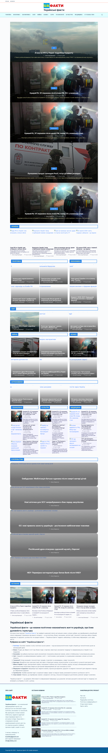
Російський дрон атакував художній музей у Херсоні (54, 549)
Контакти (12, 1)
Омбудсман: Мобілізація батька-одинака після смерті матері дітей (54, 479)
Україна (8, 14)
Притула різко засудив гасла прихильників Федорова (50, 279)
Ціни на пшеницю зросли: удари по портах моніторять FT (64, 248)
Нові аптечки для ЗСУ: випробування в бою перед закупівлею (54, 502)
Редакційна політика (86, 700)
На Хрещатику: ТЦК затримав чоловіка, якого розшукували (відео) (82, 372)
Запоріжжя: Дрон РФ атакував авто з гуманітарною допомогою (24, 372)
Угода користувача (86, 704)
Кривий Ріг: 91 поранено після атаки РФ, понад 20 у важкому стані (54, 214)
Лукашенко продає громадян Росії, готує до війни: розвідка (54, 173)
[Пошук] (102, 14)
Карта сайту (84, 706)
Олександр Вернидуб (50, 55)
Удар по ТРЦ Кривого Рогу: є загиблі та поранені (58, 442)
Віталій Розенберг (50, 95)
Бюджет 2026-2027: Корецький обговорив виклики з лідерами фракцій (82, 298)
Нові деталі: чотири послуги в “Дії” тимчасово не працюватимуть (29, 427)
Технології (60, 14)
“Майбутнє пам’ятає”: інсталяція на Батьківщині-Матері (58, 426)
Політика (16, 14)
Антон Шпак (50, 136)
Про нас (7, 1)
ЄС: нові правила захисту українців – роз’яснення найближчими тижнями (54, 526)
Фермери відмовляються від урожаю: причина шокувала (52, 400)
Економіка (26, 14)
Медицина (78, 14)
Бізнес (46, 14)
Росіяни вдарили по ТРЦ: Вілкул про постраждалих (87, 426)
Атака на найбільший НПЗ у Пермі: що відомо (53, 372)
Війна (39, 14)
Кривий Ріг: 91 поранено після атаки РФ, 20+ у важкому (54, 93)
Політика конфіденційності (88, 702)
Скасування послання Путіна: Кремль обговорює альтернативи (53, 352)
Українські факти (54, 10)
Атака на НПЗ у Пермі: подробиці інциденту (54, 53)
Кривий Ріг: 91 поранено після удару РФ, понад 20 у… (55, 719)
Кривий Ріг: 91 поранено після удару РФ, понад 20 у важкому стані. (54, 133)
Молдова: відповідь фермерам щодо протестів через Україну (82, 400)
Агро (52, 14)
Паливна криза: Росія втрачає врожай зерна (22, 400)
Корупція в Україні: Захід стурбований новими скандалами (42, 248)
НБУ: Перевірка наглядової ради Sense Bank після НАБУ (54, 573)
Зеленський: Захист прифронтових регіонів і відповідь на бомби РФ (24, 299)
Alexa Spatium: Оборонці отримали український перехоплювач (30, 443)
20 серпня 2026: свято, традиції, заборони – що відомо (86, 248)
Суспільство (89, 14)
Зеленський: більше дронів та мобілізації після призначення (51, 299)
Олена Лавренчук (50, 216)
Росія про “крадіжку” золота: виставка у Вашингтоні (51, 327)
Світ (33, 14)
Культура (69, 14)
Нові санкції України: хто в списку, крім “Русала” (83, 279)
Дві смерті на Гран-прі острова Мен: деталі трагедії (83, 327)
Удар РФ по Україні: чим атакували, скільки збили (18, 248)
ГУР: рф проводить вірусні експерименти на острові (89, 440)
